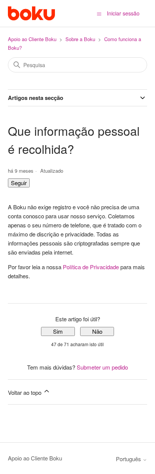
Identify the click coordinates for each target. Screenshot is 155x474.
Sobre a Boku (80, 39)
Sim (58, 331)
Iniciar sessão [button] (123, 13)
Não (97, 331)
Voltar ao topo (25, 392)
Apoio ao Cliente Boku (32, 39)
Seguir (19, 183)
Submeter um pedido (102, 367)
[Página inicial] (31, 13)
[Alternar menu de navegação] (99, 13)
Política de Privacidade (91, 267)
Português (129, 459)
